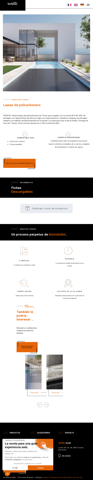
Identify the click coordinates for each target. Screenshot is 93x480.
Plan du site (77, 477)
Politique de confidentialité (60, 477)
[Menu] (88, 4)
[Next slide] (46, 404)
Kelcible (45, 477)
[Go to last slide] (39, 404)
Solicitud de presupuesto (19, 163)
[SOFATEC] (13, 5)
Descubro (34, 392)
